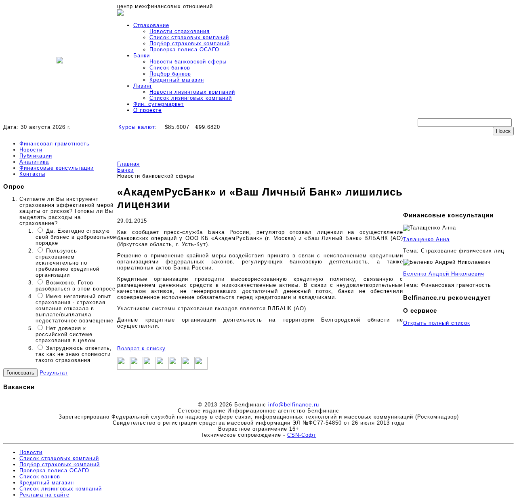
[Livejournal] (188, 368)
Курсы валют (136, 127)
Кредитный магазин (176, 80)
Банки (141, 56)
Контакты (32, 174)
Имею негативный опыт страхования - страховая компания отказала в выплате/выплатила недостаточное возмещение (74, 308)
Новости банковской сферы (188, 62)
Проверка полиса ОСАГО (184, 49)
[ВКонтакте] (175, 368)
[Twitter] (136, 368)
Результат (54, 373)
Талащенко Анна (426, 239)
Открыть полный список (436, 323)
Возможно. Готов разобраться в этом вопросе (76, 286)
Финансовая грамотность (54, 144)
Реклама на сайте (44, 495)
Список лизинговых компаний (190, 98)
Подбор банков (170, 74)
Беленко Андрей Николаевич (443, 274)
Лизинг (142, 86)
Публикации (35, 156)
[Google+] (149, 368)
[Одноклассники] (162, 368)
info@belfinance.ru (293, 405)
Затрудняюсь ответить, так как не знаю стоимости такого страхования (74, 354)
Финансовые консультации (56, 168)
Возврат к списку (141, 348)
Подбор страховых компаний (189, 43)
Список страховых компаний (189, 37)
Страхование (151, 25)
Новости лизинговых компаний (192, 92)
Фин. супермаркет (158, 104)
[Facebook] (123, 368)
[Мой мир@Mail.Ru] (201, 368)
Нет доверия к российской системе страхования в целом (65, 334)
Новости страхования (179, 31)
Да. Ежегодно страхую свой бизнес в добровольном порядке (76, 237)
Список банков (169, 68)
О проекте (147, 110)
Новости (30, 150)
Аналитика (34, 162)
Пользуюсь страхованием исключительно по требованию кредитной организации (67, 263)
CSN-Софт (301, 435)
